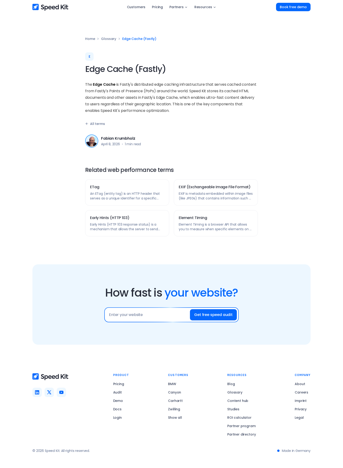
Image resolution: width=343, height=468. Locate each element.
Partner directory (241, 434)
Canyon (174, 392)
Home (90, 38)
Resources (203, 7)
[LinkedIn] (37, 392)
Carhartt (175, 400)
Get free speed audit (213, 314)
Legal (299, 417)
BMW (172, 384)
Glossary (108, 38)
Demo (118, 400)
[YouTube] (61, 392)
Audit (117, 392)
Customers (136, 7)
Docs (117, 409)
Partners (176, 7)
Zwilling (174, 409)
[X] (49, 392)
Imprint (301, 400)
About (300, 384)
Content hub (237, 400)
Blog (231, 384)
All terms (97, 123)
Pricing (157, 7)
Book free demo (293, 7)
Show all (175, 417)
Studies (233, 409)
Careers (301, 392)
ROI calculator (239, 417)
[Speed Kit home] (50, 7)
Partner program (241, 426)
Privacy (301, 409)
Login (117, 417)
